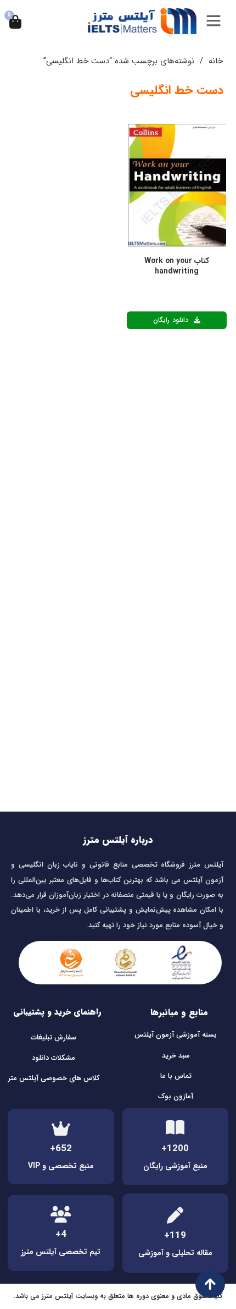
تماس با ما (176, 1076)
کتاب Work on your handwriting (176, 266)
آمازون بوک (175, 1096)
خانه (216, 61)
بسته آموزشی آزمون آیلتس (175, 1034)
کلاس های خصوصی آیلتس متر (53, 1078)
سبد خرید (176, 1055)
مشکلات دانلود (53, 1058)
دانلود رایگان (170, 320)
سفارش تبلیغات (53, 1037)
